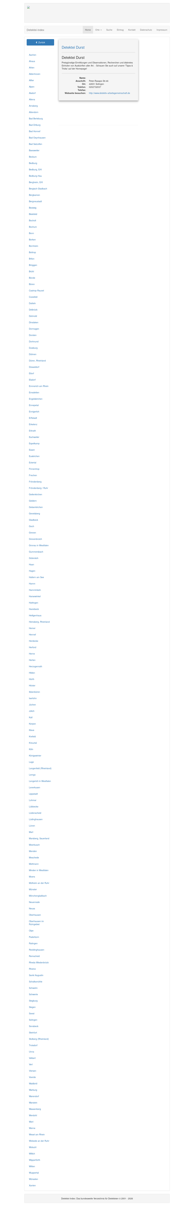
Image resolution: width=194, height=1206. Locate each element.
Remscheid (34, 956)
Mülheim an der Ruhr (39, 882)
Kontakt (131, 29)
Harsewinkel (35, 596)
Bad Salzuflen (35, 143)
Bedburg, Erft (35, 169)
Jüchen (32, 704)
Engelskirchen (35, 398)
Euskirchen (34, 456)
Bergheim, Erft (36, 182)
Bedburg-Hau (35, 175)
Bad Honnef (34, 131)
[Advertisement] (111, 13)
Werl (31, 1121)
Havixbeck (34, 609)
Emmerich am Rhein (38, 386)
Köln (31, 749)
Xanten (32, 1185)
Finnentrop (34, 468)
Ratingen (33, 943)
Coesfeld (33, 296)
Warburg (33, 1089)
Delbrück (33, 309)
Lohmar (32, 800)
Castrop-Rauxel (36, 290)
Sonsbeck (33, 1026)
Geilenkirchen (35, 494)
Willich (32, 1153)
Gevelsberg (34, 513)
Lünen (32, 825)
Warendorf (34, 1096)
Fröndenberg (35, 481)
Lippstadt (33, 793)
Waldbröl (33, 1083)
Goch (31, 526)
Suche (109, 29)
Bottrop (32, 252)
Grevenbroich (35, 538)
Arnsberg (33, 105)
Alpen (31, 86)
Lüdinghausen (36, 819)
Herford (32, 647)
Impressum (162, 29)
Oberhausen (35, 914)
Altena (32, 99)
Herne (32, 653)
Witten (32, 1166)
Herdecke (33, 640)
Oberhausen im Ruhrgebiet (36, 923)
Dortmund (33, 341)
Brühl (31, 271)
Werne (32, 1128)
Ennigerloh (34, 411)
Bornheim (33, 245)
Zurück (41, 42)
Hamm (32, 583)
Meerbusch (34, 844)
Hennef (32, 634)
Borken (32, 239)
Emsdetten (34, 392)
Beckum (33, 156)
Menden (33, 851)
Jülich (31, 710)
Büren (32, 284)
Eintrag (120, 29)
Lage (31, 761)
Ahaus (32, 61)
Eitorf (31, 373)
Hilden (32, 672)
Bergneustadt (35, 201)
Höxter (32, 685)
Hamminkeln (35, 589)
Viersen (32, 1070)
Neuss (32, 908)
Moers (32, 876)
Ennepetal (34, 405)
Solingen (33, 1019)
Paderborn (34, 936)
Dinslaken (33, 322)
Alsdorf (32, 92)
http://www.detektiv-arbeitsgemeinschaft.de (109, 92)
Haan (31, 564)
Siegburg (33, 1000)
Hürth (31, 679)
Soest (31, 1013)
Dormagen (34, 328)
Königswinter (35, 755)
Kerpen (32, 723)
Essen (32, 449)
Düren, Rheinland (37, 360)
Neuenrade (34, 902)
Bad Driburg (34, 124)
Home (88, 29)
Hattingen (33, 602)
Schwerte (33, 994)
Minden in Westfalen (38, 870)
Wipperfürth (34, 1159)
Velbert (32, 1057)
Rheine (32, 968)
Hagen (32, 570)
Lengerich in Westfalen (40, 781)
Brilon (31, 258)
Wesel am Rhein (37, 1134)
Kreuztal (33, 742)
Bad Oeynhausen (37, 137)
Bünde (32, 277)
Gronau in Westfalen (39, 545)
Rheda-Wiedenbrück (39, 962)
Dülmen (32, 354)
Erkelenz (33, 424)
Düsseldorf (34, 366)
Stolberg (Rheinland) (39, 1038)
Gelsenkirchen (36, 507)
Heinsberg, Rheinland (39, 621)
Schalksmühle (35, 981)
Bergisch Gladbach (38, 188)
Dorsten (33, 335)
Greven (32, 532)
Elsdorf (32, 379)
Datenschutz (146, 29)
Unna (31, 1051)
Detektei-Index (35, 30)
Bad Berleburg (36, 118)
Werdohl (33, 1115)
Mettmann (34, 863)
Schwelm (33, 987)
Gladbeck (33, 519)
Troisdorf (33, 1045)
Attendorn (33, 112)
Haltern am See (36, 577)
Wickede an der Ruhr (39, 1140)
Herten (32, 659)
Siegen (32, 1007)
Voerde (32, 1077)
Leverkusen (34, 787)
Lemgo (32, 774)
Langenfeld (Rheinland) (40, 768)
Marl (31, 831)
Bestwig (32, 207)
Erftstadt (33, 417)
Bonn (31, 233)
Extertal (32, 462)
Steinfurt (33, 1032)
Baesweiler (34, 150)
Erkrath (32, 430)
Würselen (33, 1179)
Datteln (32, 303)
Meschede (34, 857)
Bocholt (32, 220)
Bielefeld (33, 214)
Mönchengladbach (38, 895)
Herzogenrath (35, 666)
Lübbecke (33, 806)
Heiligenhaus (35, 615)
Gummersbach (36, 551)
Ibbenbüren (34, 691)
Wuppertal (34, 1172)
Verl (31, 1064)
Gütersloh (33, 558)
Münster (33, 889)
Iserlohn (33, 698)
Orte (97, 29)
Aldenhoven (34, 73)
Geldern (33, 500)
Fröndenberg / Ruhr (38, 487)
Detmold (33, 315)
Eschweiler (34, 437)
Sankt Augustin (36, 975)
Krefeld (32, 736)
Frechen (33, 475)
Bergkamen (34, 194)
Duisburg (33, 347)
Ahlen (31, 67)
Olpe (31, 930)
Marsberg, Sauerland (39, 838)
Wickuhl (32, 1147)
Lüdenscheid (35, 812)
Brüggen (33, 265)
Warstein (33, 1102)
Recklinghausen (36, 949)
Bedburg (33, 163)
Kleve (31, 730)
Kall (30, 717)
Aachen (32, 54)
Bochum (33, 226)
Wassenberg (35, 1108)
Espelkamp (34, 443)
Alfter (31, 80)
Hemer (32, 628)
